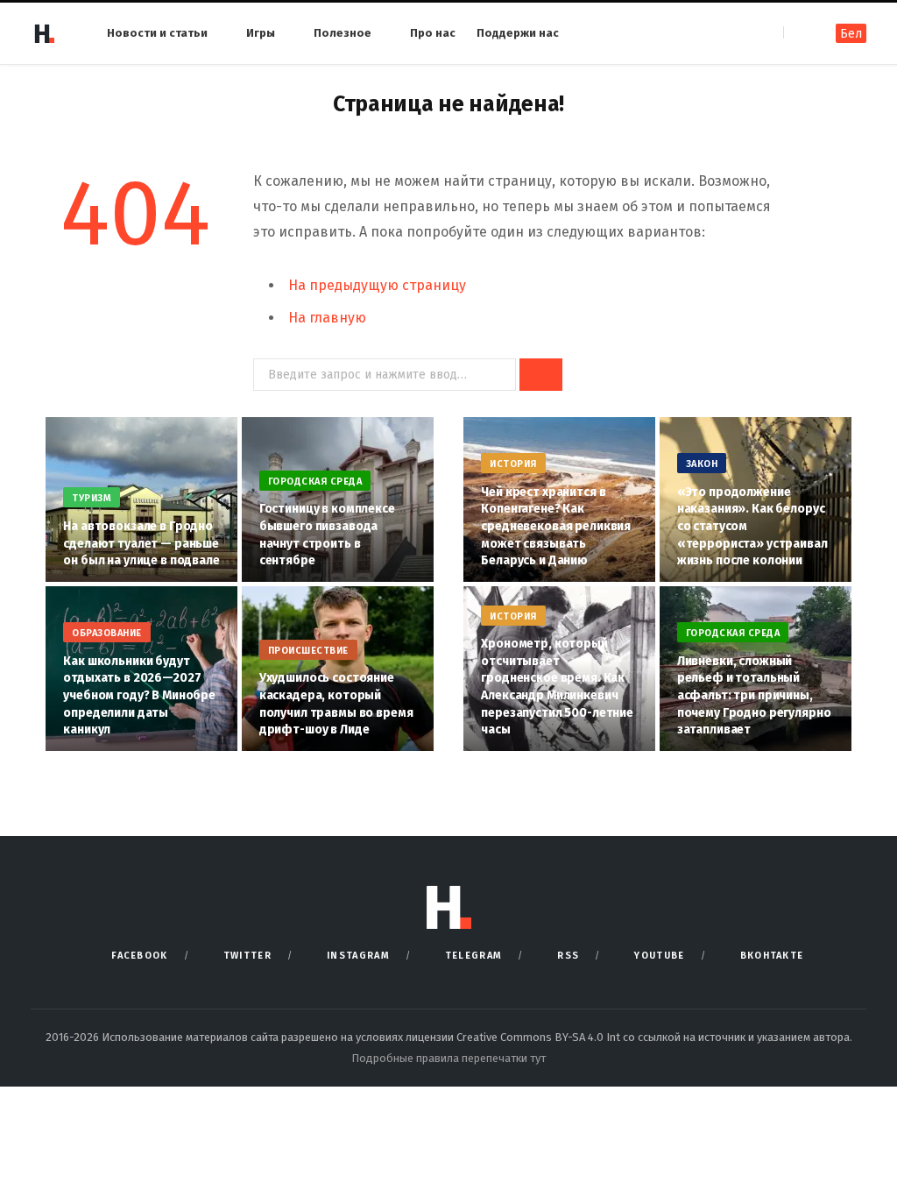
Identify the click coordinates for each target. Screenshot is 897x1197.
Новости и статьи (157, 32)
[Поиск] (798, 32)
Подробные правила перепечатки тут (448, 1058)
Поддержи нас (518, 32)
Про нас (433, 32)
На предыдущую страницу (377, 285)
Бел (851, 33)
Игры (260, 32)
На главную (327, 317)
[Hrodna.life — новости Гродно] (44, 33)
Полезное (342, 32)
